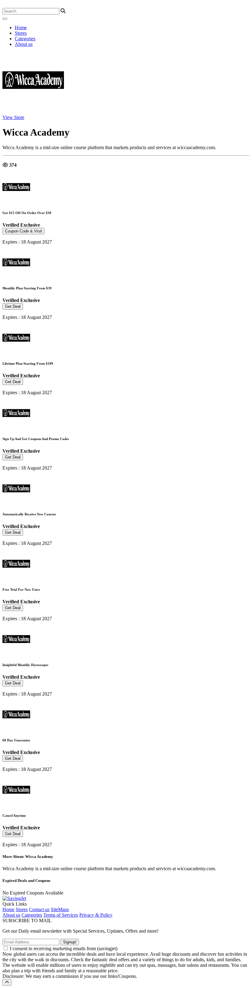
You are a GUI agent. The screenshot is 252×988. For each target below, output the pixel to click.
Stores (21, 33)
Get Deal (13, 306)
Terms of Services (60, 915)
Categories (25, 38)
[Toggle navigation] (4, 19)
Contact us (39, 909)
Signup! (70, 942)
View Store (13, 117)
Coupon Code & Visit (23, 231)
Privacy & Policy (95, 915)
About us (24, 44)
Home (21, 27)
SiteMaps (60, 909)
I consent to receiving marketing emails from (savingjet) (63, 948)
